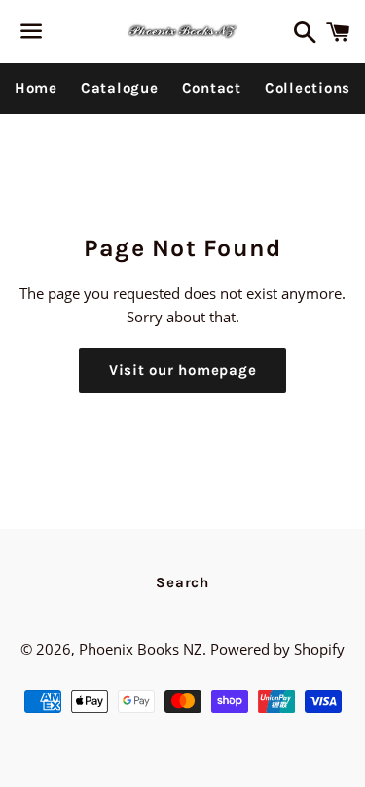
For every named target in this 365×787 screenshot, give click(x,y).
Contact (211, 87)
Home (36, 87)
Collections (307, 87)
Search (182, 582)
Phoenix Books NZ (140, 648)
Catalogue (120, 87)
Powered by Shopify (277, 648)
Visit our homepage (183, 370)
